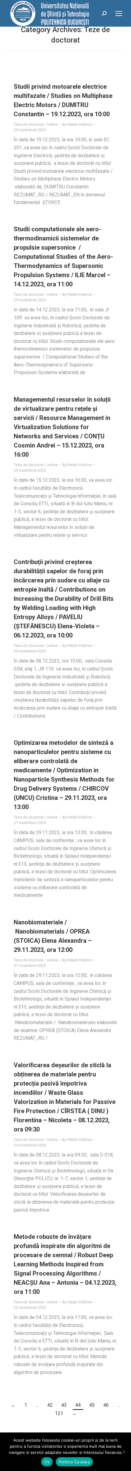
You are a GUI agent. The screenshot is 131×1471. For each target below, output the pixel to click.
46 (106, 1405)
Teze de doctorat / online (36, 124)
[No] (123, 1452)
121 (59, 1413)
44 (78, 1405)
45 (92, 1405)
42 (50, 1405)
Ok (47, 1461)
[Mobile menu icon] (119, 13)
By (77, 124)
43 (64, 1405)
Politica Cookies (74, 1461)
